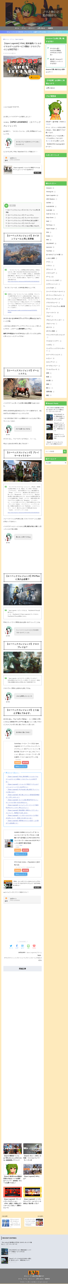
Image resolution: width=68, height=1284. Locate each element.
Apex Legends (31, 952)
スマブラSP (51, 288)
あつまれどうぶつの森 (54, 254)
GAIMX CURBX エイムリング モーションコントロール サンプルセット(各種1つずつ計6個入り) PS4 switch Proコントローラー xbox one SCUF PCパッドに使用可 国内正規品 (27, 837)
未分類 (49, 380)
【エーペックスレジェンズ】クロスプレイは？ (20, 223)
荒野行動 (50, 391)
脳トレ (49, 388)
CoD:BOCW (51, 206)
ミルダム (50, 344)
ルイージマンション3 (54, 354)
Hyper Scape (51, 228)
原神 (48, 373)
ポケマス (50, 327)
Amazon (17, 762)
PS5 (48, 232)
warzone (50, 247)
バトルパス (22, 958)
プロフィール (51, 323)
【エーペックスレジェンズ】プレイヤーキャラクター (22, 217)
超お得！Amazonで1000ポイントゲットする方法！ (56, 61)
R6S (48, 240)
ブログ (49, 316)
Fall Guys (50, 225)
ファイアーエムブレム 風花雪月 (55, 308)
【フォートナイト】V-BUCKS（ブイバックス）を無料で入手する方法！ (26, 32)
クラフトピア (51, 273)
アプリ (49, 262)
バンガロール (32, 958)
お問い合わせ (41, 28)
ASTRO (49, 203)
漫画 (48, 384)
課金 (40, 960)
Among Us (50, 191)
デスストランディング (54, 299)
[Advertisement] (22, 92)
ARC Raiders (51, 199)
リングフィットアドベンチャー (55, 350)
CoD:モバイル (51, 214)
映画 (48, 377)
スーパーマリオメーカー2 (55, 291)
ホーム (17, 28)
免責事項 (50, 28)
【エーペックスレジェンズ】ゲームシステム (20, 215)
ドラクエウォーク (53, 302)
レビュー (50, 358)
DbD (48, 221)
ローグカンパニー (53, 366)
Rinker (21, 845)
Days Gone (50, 217)
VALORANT (51, 243)
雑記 (48, 395)
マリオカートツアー (53, 341)
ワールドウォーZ (52, 369)
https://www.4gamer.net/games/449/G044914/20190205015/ (23, 281)
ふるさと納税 (51, 258)
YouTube (50, 251)
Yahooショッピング (20, 766)
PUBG (49, 236)
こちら (49, 141)
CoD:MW (50, 210)
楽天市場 (25, 762)
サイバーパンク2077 (53, 280)
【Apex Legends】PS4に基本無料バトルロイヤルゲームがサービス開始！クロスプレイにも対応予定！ (22, 779)
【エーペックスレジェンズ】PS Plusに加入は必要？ (22, 220)
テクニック (13, 958)
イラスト (50, 265)
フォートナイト (52, 312)
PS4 (6, 958)
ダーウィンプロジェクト (55, 295)
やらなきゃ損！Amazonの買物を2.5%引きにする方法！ (56, 52)
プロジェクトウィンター (55, 320)
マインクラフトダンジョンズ (55, 336)
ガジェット (31, 28)
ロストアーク (51, 362)
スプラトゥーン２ (53, 284)
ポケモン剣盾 (51, 331)
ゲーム (24, 28)
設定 (39, 958)
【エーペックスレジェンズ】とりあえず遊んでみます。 (23, 226)
